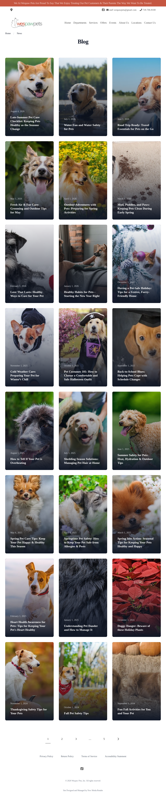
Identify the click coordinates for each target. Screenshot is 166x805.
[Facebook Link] (103, 10)
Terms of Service (89, 756)
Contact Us (150, 22)
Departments (79, 22)
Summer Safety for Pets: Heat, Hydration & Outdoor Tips (135, 458)
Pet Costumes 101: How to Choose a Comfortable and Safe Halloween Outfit (81, 375)
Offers (103, 22)
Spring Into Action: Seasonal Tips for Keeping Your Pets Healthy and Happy (136, 542)
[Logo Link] (26, 22)
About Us (124, 22)
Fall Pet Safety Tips (76, 713)
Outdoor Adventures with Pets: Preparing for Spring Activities (80, 208)
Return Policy (67, 756)
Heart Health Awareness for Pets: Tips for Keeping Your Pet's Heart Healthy (27, 625)
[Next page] (118, 739)
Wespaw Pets (77, 781)
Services (93, 22)
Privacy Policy (46, 756)
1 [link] (48, 739)
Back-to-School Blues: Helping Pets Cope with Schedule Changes (132, 375)
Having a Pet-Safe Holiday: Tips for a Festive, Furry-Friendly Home (135, 292)
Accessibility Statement (115, 756)
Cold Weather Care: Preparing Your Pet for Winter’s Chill (24, 375)
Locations (136, 22)
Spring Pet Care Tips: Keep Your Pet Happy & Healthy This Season (27, 542)
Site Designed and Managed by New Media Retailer (83, 790)
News (19, 33)
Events (112, 22)
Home (68, 22)
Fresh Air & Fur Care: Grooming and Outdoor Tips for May (28, 208)
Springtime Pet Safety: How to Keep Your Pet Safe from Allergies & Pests (81, 542)
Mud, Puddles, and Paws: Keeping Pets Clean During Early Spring (135, 208)
